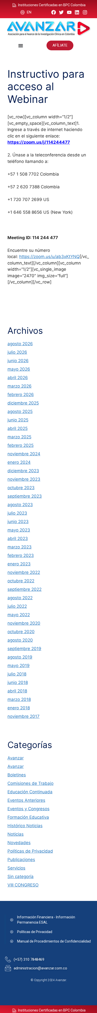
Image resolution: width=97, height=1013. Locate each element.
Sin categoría (20, 876)
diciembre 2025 (23, 403)
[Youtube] (69, 12)
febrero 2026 (20, 394)
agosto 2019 (19, 657)
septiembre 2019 (24, 648)
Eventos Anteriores (26, 800)
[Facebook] (53, 12)
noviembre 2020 (23, 623)
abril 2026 (17, 377)
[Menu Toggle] (20, 45)
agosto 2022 (20, 597)
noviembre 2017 (23, 716)
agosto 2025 (20, 411)
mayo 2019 (18, 665)
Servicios (16, 868)
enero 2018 (18, 707)
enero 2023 (19, 563)
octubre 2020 (21, 631)
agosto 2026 (20, 343)
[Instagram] (85, 12)
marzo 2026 (19, 386)
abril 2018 (17, 690)
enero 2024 (19, 462)
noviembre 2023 (23, 479)
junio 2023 (18, 521)
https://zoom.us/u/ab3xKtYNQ (49, 256)
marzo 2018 (19, 699)
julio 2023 (17, 513)
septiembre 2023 (24, 496)
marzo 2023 (19, 546)
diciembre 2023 (23, 470)
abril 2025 (17, 428)
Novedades (19, 842)
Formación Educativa (28, 817)
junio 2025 (17, 419)
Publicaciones (21, 859)
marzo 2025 (19, 436)
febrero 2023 (20, 555)
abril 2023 (17, 538)
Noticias (15, 834)
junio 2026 (18, 360)
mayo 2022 (18, 614)
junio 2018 (17, 682)
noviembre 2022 (23, 572)
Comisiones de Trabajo (30, 783)
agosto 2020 (20, 640)
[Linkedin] (77, 12)
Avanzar (15, 757)
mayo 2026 (18, 369)
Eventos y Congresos (28, 808)
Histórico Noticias (25, 825)
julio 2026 (17, 352)
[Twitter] (61, 12)
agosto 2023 (20, 504)
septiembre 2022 (24, 589)
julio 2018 (16, 674)
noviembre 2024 (23, 453)
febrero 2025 (20, 445)
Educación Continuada (29, 791)
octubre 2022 (20, 580)
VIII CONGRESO (23, 884)
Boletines (16, 774)
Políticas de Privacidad (30, 851)
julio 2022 (17, 606)
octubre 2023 (21, 487)
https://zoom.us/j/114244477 (38, 142)
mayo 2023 (18, 530)
